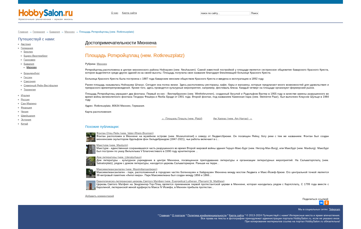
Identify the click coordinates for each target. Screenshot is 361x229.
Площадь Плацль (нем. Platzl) (182, 118)
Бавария (54, 31)
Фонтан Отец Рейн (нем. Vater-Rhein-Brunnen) (125, 133)
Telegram (334, 209)
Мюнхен (69, 31)
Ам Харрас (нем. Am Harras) (232, 118)
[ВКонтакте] (321, 202)
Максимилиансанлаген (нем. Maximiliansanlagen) (126, 169)
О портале (178, 215)
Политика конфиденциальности (207, 215)
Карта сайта (129, 12)
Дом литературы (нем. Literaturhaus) (119, 157)
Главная (23, 31)
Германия (39, 31)
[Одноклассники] (326, 202)
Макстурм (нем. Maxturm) (112, 145)
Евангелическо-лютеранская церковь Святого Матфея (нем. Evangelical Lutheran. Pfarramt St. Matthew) (160, 181)
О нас (114, 12)
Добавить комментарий (99, 195)
